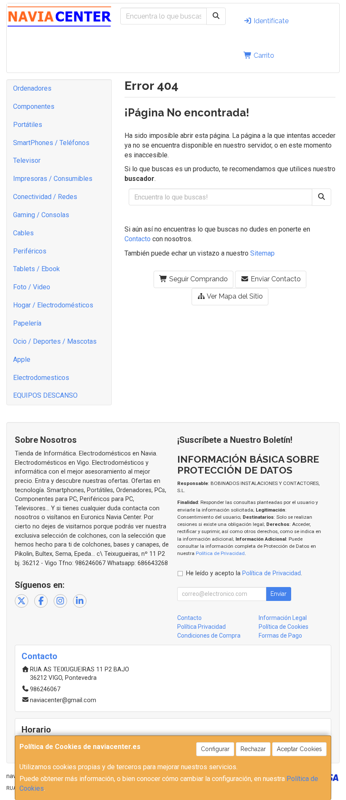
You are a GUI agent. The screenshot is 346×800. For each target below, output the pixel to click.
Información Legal (283, 617)
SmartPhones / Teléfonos (51, 143)
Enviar (278, 593)
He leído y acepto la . (244, 573)
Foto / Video (31, 287)
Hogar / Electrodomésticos (53, 305)
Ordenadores (32, 88)
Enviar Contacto (275, 279)
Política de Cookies (283, 626)
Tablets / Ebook (36, 269)
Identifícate (270, 21)
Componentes (33, 106)
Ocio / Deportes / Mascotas (55, 341)
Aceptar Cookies (299, 749)
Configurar (215, 749)
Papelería (27, 323)
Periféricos (29, 251)
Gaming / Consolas (41, 215)
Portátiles (27, 125)
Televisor (27, 160)
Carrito (263, 55)
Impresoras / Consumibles (52, 179)
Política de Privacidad (220, 553)
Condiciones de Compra (209, 635)
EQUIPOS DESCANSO (45, 395)
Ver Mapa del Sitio (234, 296)
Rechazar (253, 749)
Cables (23, 233)
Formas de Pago (280, 635)
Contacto (137, 239)
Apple (21, 360)
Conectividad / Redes (45, 197)
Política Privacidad (201, 626)
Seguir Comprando (198, 279)
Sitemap (262, 253)
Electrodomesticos (41, 378)
